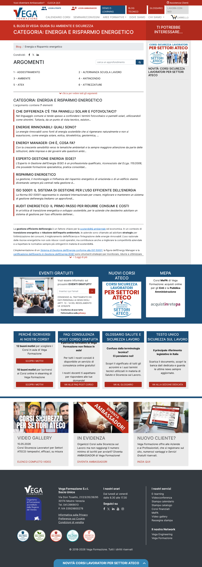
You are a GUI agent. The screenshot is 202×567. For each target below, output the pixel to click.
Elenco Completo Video (34, 461)
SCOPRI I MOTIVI (34, 361)
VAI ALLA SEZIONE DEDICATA (167, 384)
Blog (18, 46)
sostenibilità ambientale (93, 228)
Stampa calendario (163, 501)
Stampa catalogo (162, 505)
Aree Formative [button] (113, 17)
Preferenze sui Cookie (71, 518)
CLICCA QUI (54, 2)
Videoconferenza (162, 497)
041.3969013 (71, 504)
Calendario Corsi (58, 17)
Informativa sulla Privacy (73, 514)
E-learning (158, 493)
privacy (82, 313)
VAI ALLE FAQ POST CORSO (78, 384)
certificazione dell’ (43, 254)
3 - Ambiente (21, 78)
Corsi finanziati (161, 508)
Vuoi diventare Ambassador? (29, 2)
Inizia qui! (143, 461)
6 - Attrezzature (90, 84)
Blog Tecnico (133, 10)
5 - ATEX (18, 84)
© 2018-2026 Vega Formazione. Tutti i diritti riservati (101, 549)
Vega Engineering (162, 534)
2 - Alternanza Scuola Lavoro (100, 72)
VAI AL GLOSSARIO (123, 384)
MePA (155, 512)
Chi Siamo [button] (155, 17)
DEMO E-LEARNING (108, 10)
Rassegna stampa (162, 520)
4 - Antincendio (89, 78)
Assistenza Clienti (178, 2)
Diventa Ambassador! (92, 461)
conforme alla (71, 250)
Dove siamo (137, 17)
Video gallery (159, 516)
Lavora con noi (174, 10)
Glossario (156, 8)
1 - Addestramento (26, 72)
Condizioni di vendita (71, 522)
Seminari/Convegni (86, 17)
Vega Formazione (162, 538)
